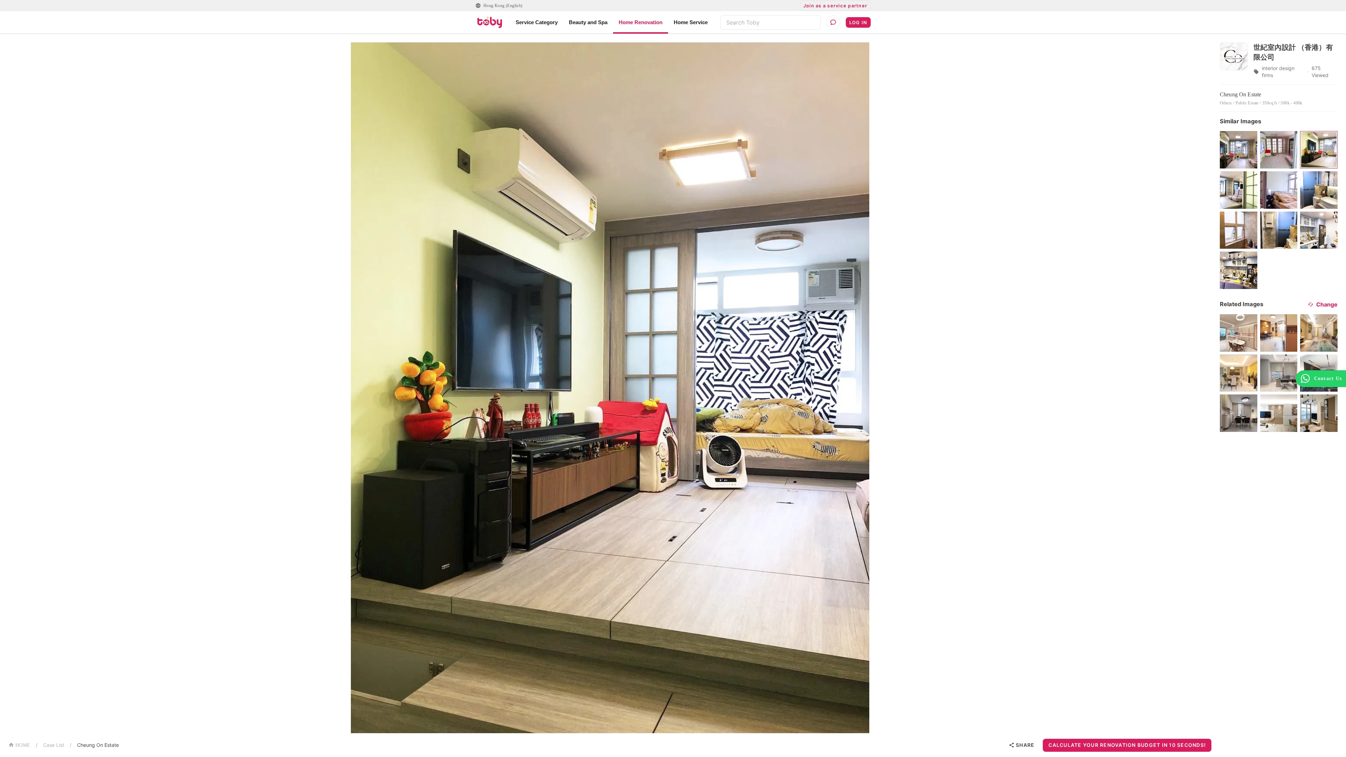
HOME (22, 745)
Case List (53, 745)
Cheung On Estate (98, 745)
